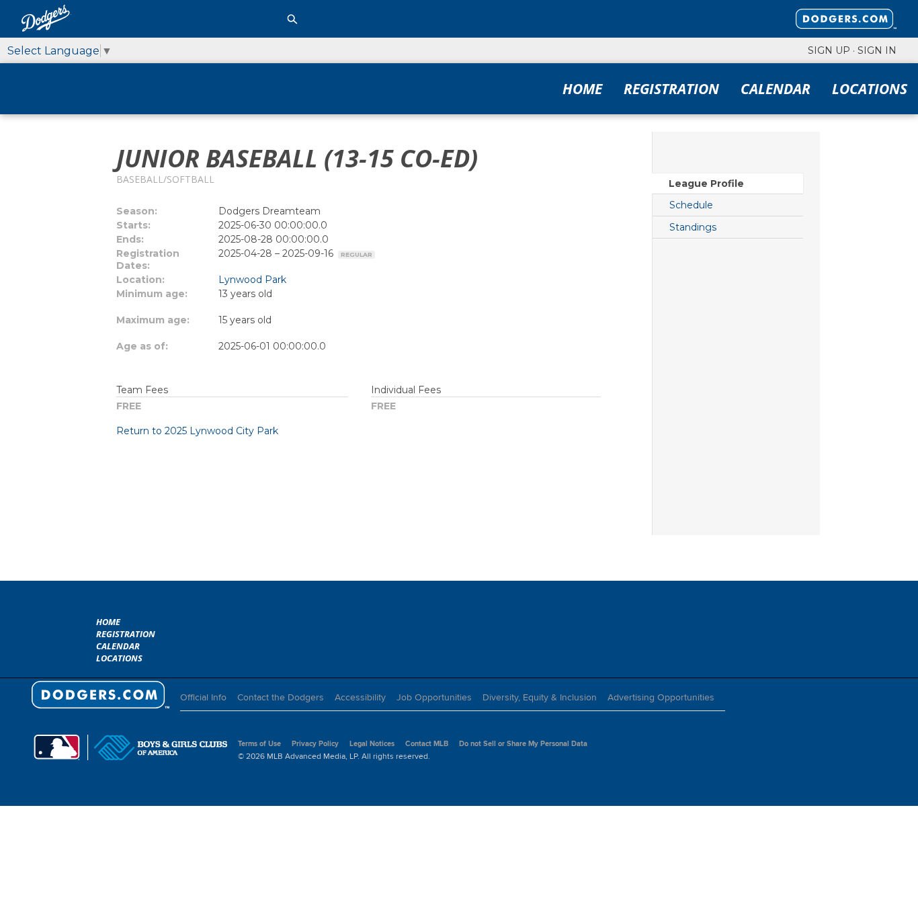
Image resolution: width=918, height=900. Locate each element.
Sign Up (829, 50)
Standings (692, 227)
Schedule (691, 205)
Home (582, 88)
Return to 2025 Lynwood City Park (197, 431)
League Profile (706, 183)
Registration (671, 88)
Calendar (775, 88)
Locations (869, 88)
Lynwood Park (252, 280)
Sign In (877, 50)
